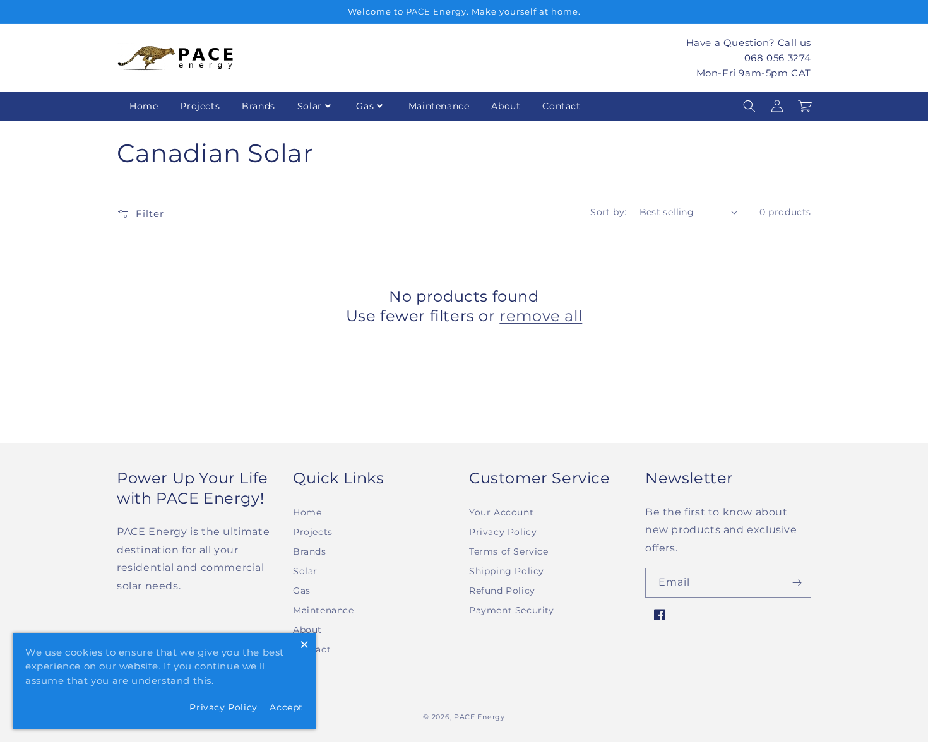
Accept (286, 707)
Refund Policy (502, 590)
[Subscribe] (797, 583)
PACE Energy (479, 716)
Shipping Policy (506, 571)
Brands (258, 106)
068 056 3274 (777, 57)
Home (143, 106)
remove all (540, 316)
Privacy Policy (503, 532)
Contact (561, 106)
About (505, 106)
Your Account (501, 512)
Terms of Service (509, 551)
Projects (200, 106)
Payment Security (511, 610)
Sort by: (608, 212)
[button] (749, 106)
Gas (365, 106)
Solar (309, 106)
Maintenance (439, 106)
